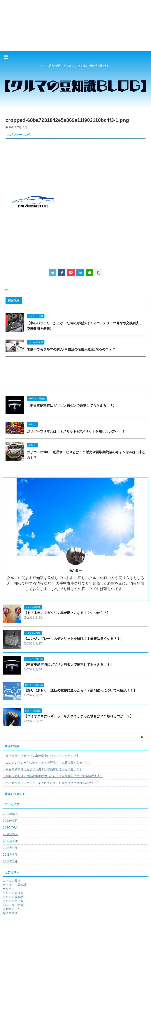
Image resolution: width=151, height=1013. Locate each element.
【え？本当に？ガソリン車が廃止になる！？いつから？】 (67, 613)
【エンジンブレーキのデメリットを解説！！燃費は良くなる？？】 (73, 638)
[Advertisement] (75, 25)
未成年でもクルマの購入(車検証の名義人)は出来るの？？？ (71, 349)
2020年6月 (10, 827)
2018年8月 (10, 848)
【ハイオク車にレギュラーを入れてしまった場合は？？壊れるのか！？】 (78, 716)
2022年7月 (10, 820)
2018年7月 (10, 854)
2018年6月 (10, 861)
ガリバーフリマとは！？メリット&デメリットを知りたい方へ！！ (76, 431)
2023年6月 (10, 814)
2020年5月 (10, 834)
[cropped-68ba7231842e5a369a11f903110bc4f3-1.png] (80, 272)
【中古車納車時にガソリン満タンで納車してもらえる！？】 (71, 405)
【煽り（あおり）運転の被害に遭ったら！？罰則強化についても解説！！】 (80, 690)
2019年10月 (11, 841)
